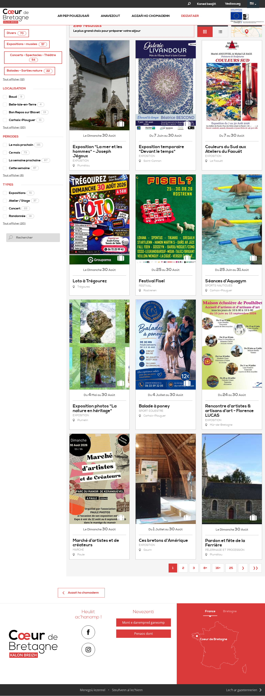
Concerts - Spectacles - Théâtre (33, 57)
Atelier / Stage (22, 201)
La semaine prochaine (28, 160)
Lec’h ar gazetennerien (241, 690)
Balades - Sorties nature (28, 71)
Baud (15, 97)
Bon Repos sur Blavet (27, 112)
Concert (18, 208)
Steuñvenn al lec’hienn (127, 690)
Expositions (20, 193)
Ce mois (18, 153)
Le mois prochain (24, 145)
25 (231, 568)
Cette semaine (22, 168)
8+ (205, 568)
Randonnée (20, 216)
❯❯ (255, 568)
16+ (218, 568)
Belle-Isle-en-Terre (25, 104)
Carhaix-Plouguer (25, 120)
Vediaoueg (233, 4)
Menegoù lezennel (92, 690)
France (210, 611)
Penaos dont (143, 633)
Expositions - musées (25, 44)
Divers (15, 33)
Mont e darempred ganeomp (143, 622)
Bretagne (230, 611)
